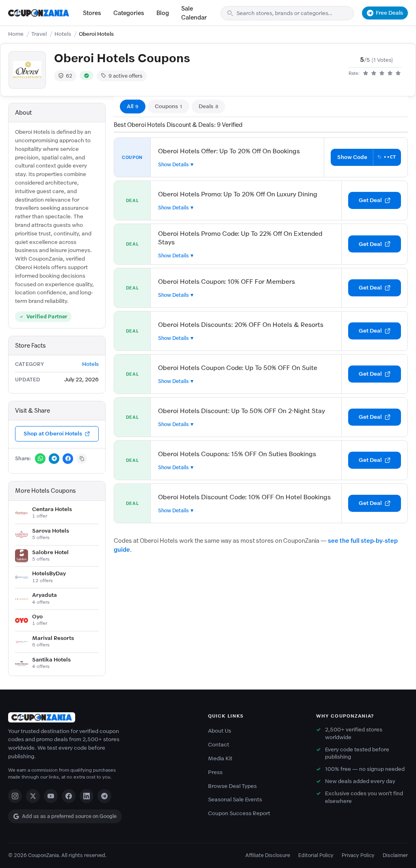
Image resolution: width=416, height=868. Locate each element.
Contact (218, 745)
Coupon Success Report (239, 813)
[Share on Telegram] (54, 458)
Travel (39, 34)
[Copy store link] (81, 458)
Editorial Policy (316, 855)
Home (16, 34)
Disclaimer (395, 855)
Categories (128, 13)
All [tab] (133, 106)
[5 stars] (398, 73)
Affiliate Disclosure (267, 855)
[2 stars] (373, 73)
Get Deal (370, 200)
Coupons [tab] (168, 106)
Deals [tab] (208, 106)
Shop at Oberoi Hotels (53, 434)
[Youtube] (51, 796)
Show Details (173, 164)
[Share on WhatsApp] (40, 458)
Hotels (62, 34)
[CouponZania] (100, 717)
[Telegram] (104, 796)
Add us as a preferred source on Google (69, 816)
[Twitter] (33, 796)
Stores (92, 13)
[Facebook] (69, 796)
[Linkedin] (86, 796)
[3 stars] (382, 73)
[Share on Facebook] (68, 458)
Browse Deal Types (232, 786)
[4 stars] (390, 73)
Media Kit (220, 758)
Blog (162, 13)
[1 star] (365, 73)
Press (215, 772)
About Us (219, 731)
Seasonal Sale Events (235, 799)
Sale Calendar (194, 13)
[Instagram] (15, 796)
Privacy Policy (358, 855)
